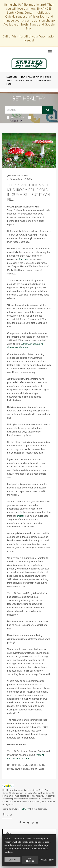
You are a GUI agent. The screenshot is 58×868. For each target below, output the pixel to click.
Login (9, 84)
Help (22, 77)
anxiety (20, 515)
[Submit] (47, 110)
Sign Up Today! (42, 80)
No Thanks (30, 859)
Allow (12, 859)
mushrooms (23, 758)
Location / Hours (23, 80)
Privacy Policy (46, 859)
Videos (36, 117)
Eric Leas (24, 259)
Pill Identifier (35, 77)
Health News (18, 117)
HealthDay (24, 809)
